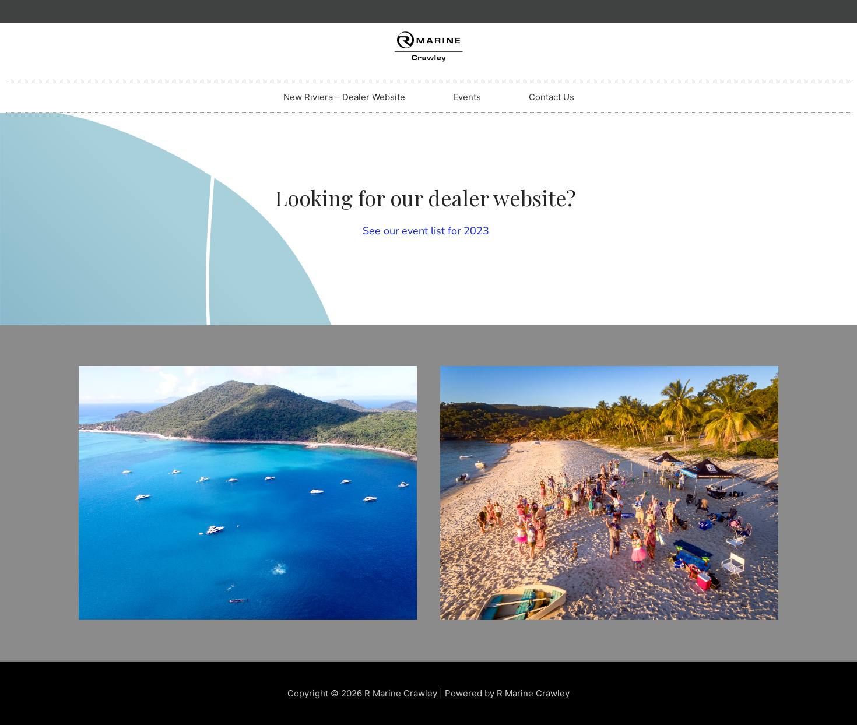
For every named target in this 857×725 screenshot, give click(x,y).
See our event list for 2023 (426, 231)
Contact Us (551, 97)
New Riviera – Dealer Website (344, 97)
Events (467, 97)
